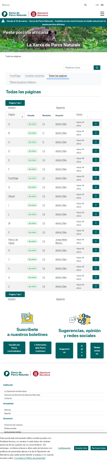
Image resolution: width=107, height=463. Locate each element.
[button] (15, 103)
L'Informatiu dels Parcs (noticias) (40, 347)
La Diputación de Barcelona (15, 391)
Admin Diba (60, 123)
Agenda (7, 413)
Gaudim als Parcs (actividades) (14, 347)
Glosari (11, 196)
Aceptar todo (81, 448)
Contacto (8, 398)
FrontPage (13, 178)
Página (11, 114)
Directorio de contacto (13, 425)
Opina (82, 350)
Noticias (7, 410)
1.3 (43, 196)
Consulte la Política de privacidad (29, 458)
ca (97, 4)
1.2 (43, 123)
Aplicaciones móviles (12, 432)
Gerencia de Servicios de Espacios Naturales (22, 395)
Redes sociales (97, 350)
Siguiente (60, 107)
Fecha (79, 114)
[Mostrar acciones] (96, 124)
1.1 (43, 132)
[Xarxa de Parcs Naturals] (25, 14)
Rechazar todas (99, 448)
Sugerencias (64, 350)
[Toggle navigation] (102, 13)
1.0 (43, 151)
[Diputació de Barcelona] (27, 373)
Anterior (12, 107)
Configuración (64, 448)
